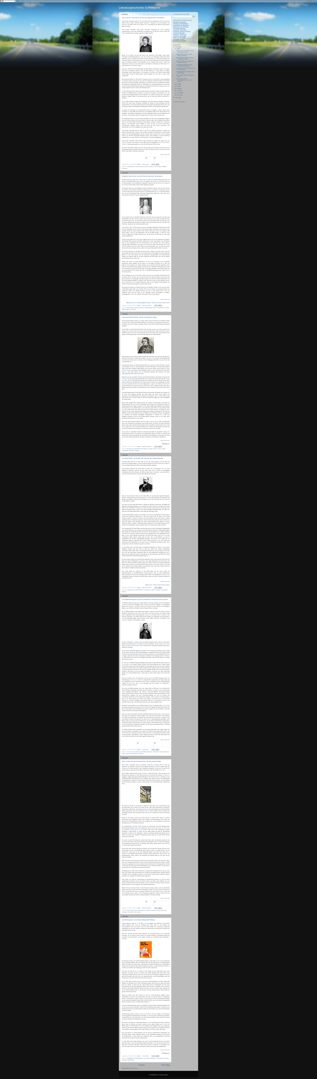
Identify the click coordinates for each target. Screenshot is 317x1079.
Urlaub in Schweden (179, 33)
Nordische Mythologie (179, 41)
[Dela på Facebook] (157, 164)
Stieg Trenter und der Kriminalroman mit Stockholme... (185, 69)
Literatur (151, 166)
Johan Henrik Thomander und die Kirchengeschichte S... (185, 51)
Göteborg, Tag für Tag (179, 36)
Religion (164, 166)
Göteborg (147, 923)
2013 (176, 47)
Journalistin (147, 1058)
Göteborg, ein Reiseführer (180, 23)
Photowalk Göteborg (179, 28)
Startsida (141, 1065)
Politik (123, 309)
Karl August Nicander (127, 378)
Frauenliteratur (160, 307)
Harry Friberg (130, 910)
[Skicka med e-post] (152, 164)
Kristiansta (159, 22)
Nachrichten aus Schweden (181, 25)
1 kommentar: (145, 164)
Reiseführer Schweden (179, 22)
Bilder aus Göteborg (179, 37)
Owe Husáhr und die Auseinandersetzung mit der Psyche (184, 80)
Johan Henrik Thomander (141, 166)
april (177, 88)
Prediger (159, 166)
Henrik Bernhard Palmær (140, 448)
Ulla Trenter (162, 770)
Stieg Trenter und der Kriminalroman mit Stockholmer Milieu (141, 761)
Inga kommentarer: (147, 305)
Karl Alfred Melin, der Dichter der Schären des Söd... (184, 62)
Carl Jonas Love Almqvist (137, 679)
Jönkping (155, 322)
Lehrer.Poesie (146, 589)
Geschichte (156, 751)
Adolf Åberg (130, 1058)
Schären (124, 591)
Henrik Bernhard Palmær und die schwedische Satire (139, 317)
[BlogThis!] (154, 164)
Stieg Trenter (160, 910)
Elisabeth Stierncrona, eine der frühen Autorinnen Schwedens (142, 176)
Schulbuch (158, 589)
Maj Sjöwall (125, 829)
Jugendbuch (130, 589)
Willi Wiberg (131, 1060)
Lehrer (155, 448)
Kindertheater (160, 1058)
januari (178, 95)
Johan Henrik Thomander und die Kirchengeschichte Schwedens (143, 18)
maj (177, 86)
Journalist (150, 448)
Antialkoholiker (130, 166)
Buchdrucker (130, 448)
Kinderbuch (153, 1058)
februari (178, 92)
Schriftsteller (125, 450)
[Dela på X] (155, 164)
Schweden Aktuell (178, 39)
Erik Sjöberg (140, 373)
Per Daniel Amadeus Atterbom (136, 645)
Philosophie (134, 753)
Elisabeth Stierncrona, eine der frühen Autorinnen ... (184, 55)
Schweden (124, 168)
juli (177, 48)
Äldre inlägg (165, 1065)
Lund (146, 24)
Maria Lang (166, 828)
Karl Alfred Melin (138, 589)
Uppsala (168, 365)
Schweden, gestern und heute (181, 31)
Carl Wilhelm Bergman (146, 751)
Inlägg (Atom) (134, 1068)
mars (177, 90)
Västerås (166, 775)
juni (177, 84)
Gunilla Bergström (138, 1058)
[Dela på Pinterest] (158, 164)
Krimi (135, 910)
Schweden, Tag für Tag (179, 34)
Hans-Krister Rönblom (142, 829)
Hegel (161, 751)
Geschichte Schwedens (180, 30)
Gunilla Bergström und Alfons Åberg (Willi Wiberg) (138, 920)
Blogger (166, 1074)
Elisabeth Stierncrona (150, 307)
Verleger (137, 450)
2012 (176, 97)
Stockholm (143, 181)
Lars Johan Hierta (126, 380)
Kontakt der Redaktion (179, 101)
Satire (163, 448)
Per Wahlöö (131, 829)
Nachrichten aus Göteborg (180, 27)
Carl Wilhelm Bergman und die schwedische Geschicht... (184, 65)
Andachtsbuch (130, 307)
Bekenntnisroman (139, 307)
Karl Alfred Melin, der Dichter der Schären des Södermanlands (142, 458)
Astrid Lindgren (147, 1014)
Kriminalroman (141, 910)
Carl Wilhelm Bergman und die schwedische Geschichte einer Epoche (145, 599)
